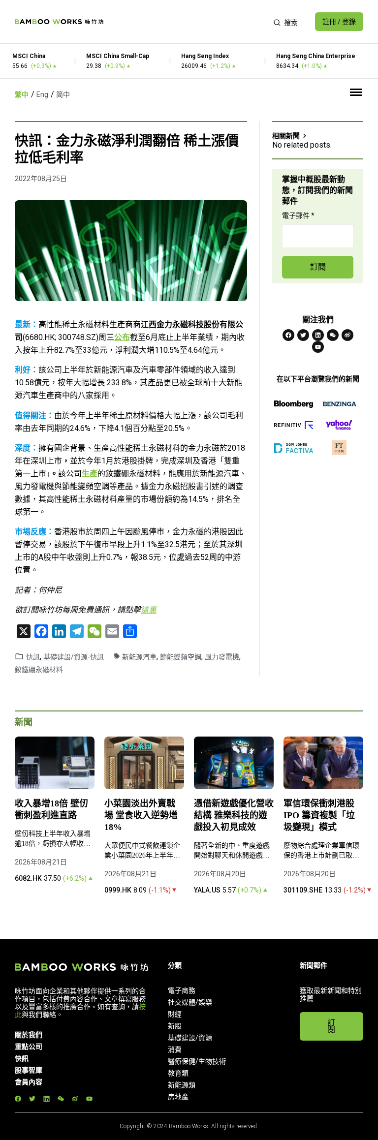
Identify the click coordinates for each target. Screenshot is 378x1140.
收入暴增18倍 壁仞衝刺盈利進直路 (51, 809)
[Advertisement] (188, 21)
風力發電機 (222, 657)
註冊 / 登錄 (339, 22)
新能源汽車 (139, 657)
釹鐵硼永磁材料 (39, 670)
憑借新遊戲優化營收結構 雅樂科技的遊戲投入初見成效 (234, 815)
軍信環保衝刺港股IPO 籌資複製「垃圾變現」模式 (319, 815)
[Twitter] (303, 335)
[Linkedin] (318, 335)
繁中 (22, 94)
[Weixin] (333, 335)
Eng (42, 94)
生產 (89, 473)
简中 (63, 94)
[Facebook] (288, 335)
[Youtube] (318, 347)
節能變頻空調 (180, 657)
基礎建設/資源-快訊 (73, 657)
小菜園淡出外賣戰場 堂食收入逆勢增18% (141, 815)
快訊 (33, 657)
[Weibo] (347, 335)
